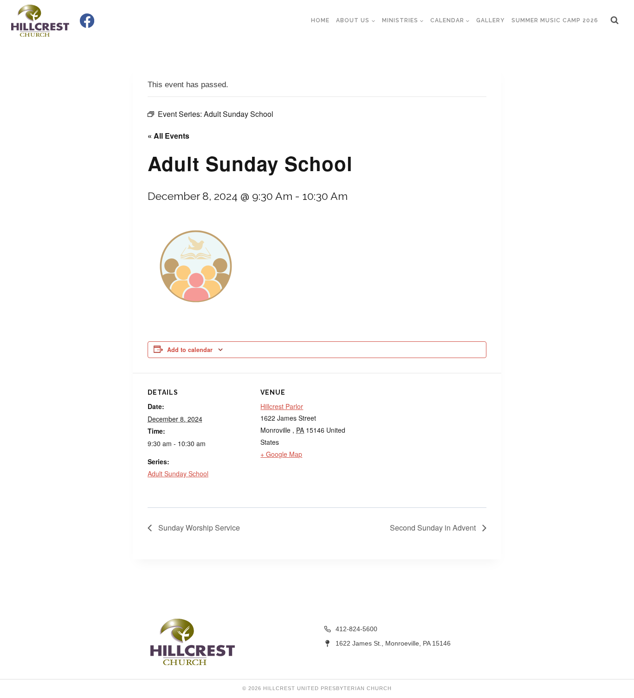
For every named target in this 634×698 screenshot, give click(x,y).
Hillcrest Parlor (281, 406)
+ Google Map (281, 454)
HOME (320, 20)
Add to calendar (190, 350)
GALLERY (490, 20)
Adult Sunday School (178, 473)
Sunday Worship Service (198, 527)
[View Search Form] (614, 20)
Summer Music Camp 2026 (554, 20)
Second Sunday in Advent (434, 527)
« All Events (168, 135)
